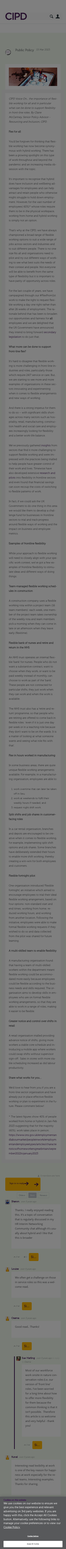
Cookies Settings (33, 1536)
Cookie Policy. (12, 1527)
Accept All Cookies (33, 1544)
